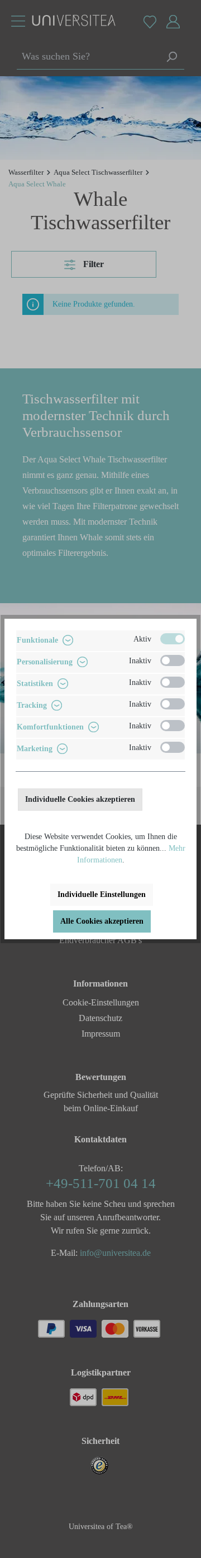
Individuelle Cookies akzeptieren (80, 799)
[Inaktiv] (172, 660)
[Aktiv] (172, 638)
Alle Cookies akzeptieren (101, 921)
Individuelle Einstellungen (102, 894)
